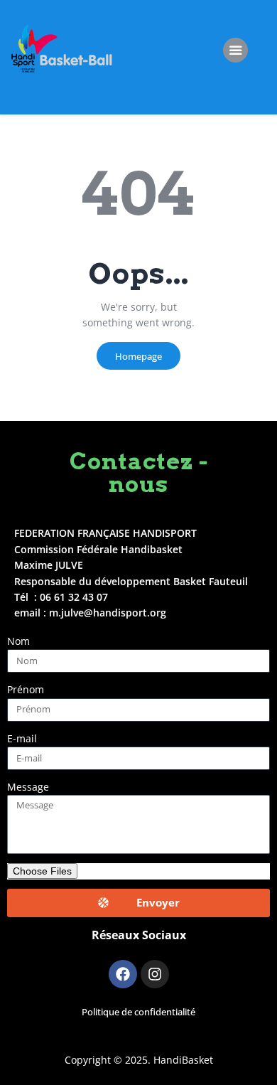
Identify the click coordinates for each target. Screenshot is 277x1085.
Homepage (138, 356)
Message (28, 786)
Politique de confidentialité (138, 1012)
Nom (18, 641)
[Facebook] (123, 974)
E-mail (22, 738)
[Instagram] (155, 974)
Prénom (25, 689)
